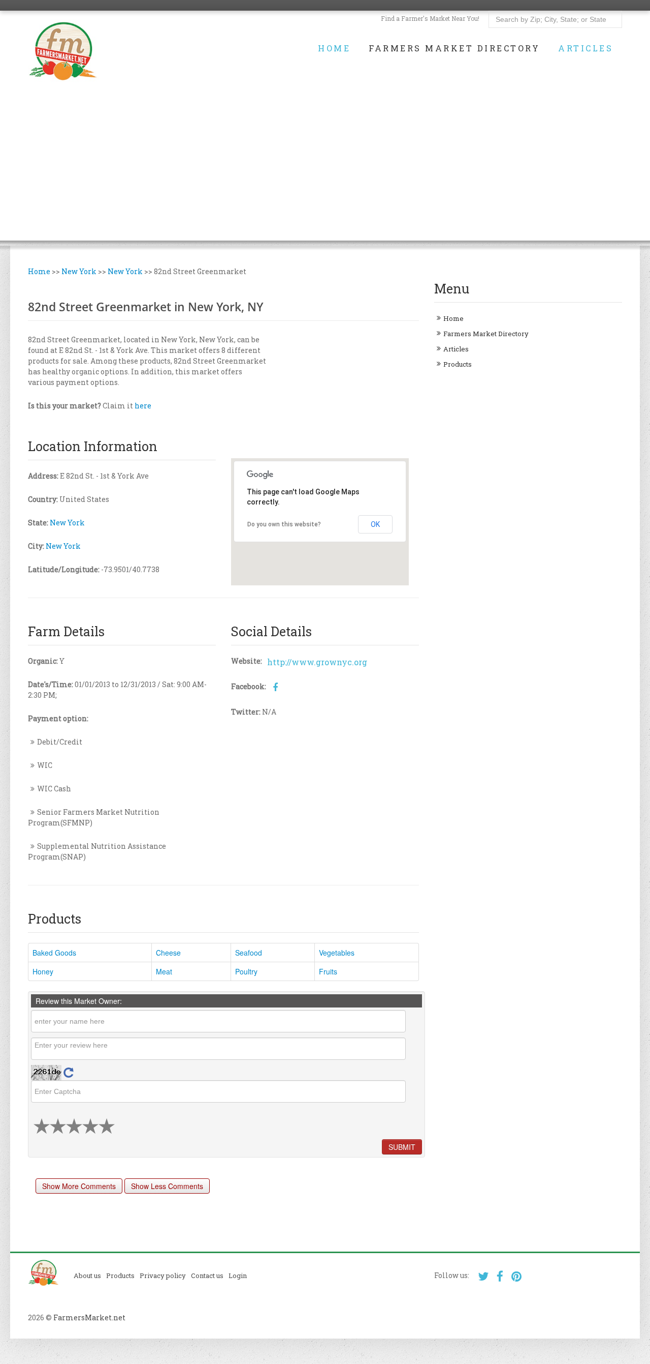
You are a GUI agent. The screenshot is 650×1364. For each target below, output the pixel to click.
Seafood (248, 952)
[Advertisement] (325, 169)
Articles (585, 48)
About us (87, 1275)
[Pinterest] (516, 1276)
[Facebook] (500, 1276)
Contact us (207, 1275)
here (143, 405)
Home (334, 48)
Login (238, 1275)
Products (457, 364)
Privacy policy (163, 1275)
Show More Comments (79, 1186)
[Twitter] (483, 1276)
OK (375, 524)
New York (78, 271)
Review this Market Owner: (79, 1001)
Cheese (168, 952)
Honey (42, 971)
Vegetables (336, 952)
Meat (164, 971)
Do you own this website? (284, 524)
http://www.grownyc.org (317, 662)
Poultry (246, 971)
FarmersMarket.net (89, 1317)
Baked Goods (54, 952)
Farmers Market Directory (454, 48)
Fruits (328, 971)
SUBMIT (401, 1147)
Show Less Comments (167, 1186)
